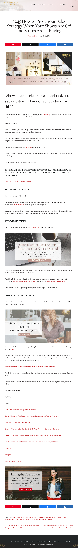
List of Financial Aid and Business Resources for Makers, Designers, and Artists (31, 442)
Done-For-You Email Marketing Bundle (18, 422)
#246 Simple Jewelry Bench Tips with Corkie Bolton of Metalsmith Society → (58, 527)
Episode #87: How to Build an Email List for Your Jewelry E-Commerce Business (32, 429)
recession (28, 147)
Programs (41, 4)
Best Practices (42, 517)
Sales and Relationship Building (42, 519)
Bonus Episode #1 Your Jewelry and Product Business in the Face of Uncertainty (32, 416)
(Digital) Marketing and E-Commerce (24, 517)
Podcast (51, 4)
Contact (66, 541)
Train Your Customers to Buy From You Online (20, 410)
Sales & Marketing (24, 519)
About (33, 4)
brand (13, 349)
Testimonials (61, 4)
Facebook (8, 448)
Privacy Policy (43, 541)
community (46, 114)
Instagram (8, 455)
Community (51, 517)
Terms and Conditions (24, 541)
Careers (56, 541)
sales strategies (19, 204)
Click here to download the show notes (18, 182)
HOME (10, 541)
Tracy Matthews (33, 36)
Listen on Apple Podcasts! (13, 461)
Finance (58, 517)
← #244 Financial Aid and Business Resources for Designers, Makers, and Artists (22, 527)
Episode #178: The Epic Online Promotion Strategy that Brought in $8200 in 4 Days (33, 435)
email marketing (34, 227)
